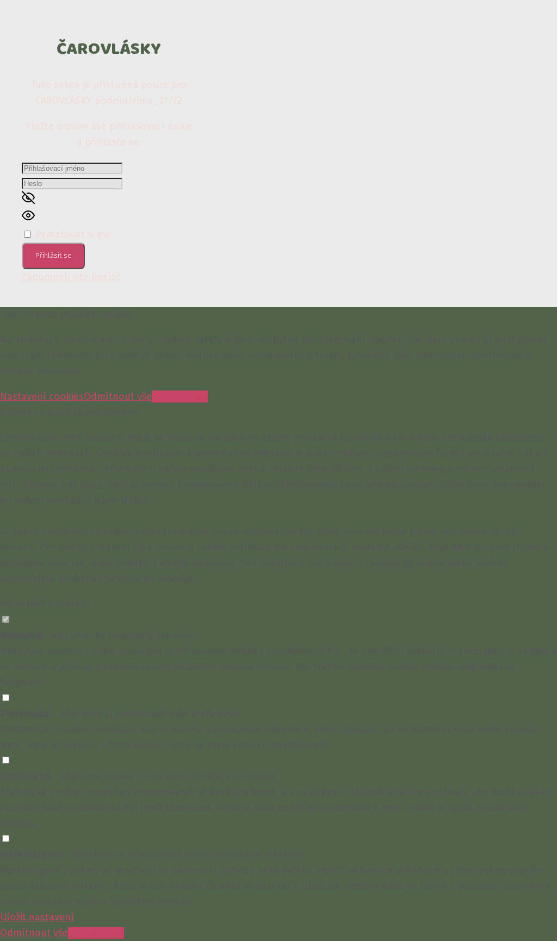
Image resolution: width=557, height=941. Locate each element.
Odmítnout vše (118, 397)
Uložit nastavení (37, 917)
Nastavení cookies (42, 397)
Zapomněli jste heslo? (71, 277)
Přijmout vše (180, 397)
